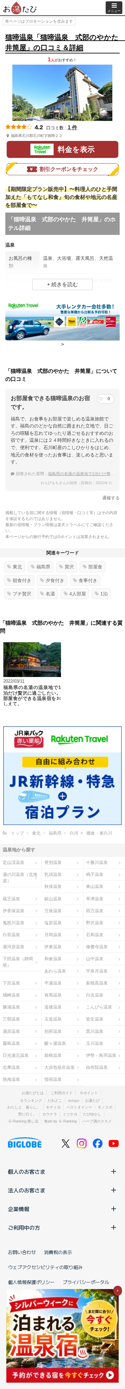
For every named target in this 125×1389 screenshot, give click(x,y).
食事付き (88, 580)
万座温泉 (53, 910)
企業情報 (18, 1209)
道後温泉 (53, 1007)
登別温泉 (53, 862)
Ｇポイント (89, 1093)
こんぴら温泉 (99, 1007)
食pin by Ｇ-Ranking (60, 1121)
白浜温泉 (94, 995)
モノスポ (105, 1107)
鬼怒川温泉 (13, 922)
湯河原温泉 (13, 946)
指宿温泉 (53, 1079)
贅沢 (69, 566)
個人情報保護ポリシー (31, 1282)
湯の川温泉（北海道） (20, 877)
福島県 (43, 566)
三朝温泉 (11, 1019)
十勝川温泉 (97, 862)
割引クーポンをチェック (69, 169)
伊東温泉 (53, 946)
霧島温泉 (11, 1043)
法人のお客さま (26, 1190)
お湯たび (92, 1100)
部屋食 (95, 566)
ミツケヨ (70, 1114)
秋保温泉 (53, 886)
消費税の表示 (58, 1252)
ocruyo (73, 1100)
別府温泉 (53, 1031)
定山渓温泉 (13, 862)
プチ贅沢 (22, 593)
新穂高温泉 (97, 983)
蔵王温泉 (11, 898)
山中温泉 (94, 958)
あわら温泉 (55, 971)
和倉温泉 (53, 958)
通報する (111, 497)
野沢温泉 (94, 922)
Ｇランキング (31, 1100)
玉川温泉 (94, 1043)
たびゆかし (92, 1114)
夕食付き (55, 580)
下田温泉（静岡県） (18, 962)
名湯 (50, 593)
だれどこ (55, 1100)
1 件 (72, 127)
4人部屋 (77, 593)
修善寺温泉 (97, 946)
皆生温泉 (94, 1019)
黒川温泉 (94, 1031)
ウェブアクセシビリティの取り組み (45, 1267)
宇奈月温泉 (97, 971)
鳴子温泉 (94, 874)
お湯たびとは (33, 1093)
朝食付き (22, 580)
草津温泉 (94, 898)
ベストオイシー (79, 1107)
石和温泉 (94, 934)
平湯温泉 (53, 983)
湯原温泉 (11, 1031)
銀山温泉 (53, 898)
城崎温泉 (11, 995)
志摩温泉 (11, 1067)
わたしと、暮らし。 (23, 1107)
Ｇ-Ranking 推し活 (23, 1121)
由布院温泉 (97, 1067)
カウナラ (49, 1114)
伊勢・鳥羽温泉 (101, 1055)
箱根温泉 (53, 1055)
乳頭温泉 (53, 874)
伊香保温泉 (13, 910)
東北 (17, 566)
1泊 (104, 593)
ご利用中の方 (24, 1227)
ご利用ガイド (62, 1093)
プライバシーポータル (86, 1282)
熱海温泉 (11, 1079)
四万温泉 (94, 910)
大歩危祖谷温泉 (59, 1067)
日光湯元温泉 (16, 1055)
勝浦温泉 (11, 1007)
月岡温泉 (53, 934)
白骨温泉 (11, 934)
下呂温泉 (11, 983)
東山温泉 (94, 886)
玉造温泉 (53, 1019)
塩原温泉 (53, 922)
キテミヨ (53, 1107)
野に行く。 (27, 1114)
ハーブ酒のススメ (97, 1121)
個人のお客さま (26, 1171)
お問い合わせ (22, 1252)
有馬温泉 (53, 995)
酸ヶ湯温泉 (55, 1043)
